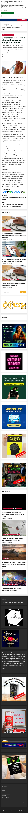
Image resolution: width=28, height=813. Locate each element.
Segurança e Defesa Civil (9, 508)
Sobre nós (3, 790)
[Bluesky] (5, 192)
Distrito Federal (6, 34)
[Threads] (8, 192)
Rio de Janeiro (11, 279)
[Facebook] (3, 192)
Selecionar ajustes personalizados (9, 16)
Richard (4, 239)
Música (16, 584)
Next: (12, 204)
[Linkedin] (12, 192)
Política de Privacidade (6, 793)
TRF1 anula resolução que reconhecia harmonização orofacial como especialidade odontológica (14, 235)
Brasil (9, 229)
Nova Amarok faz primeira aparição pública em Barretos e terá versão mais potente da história (13, 564)
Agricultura (11, 584)
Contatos (3, 799)
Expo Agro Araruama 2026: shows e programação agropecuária (11, 589)
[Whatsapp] (10, 192)
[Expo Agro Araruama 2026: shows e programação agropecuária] (14, 578)
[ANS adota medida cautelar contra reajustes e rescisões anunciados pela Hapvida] (14, 249)
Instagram (23, 19)
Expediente (4, 795)
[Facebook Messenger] (19, 192)
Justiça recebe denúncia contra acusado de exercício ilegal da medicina (13, 284)
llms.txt (25, 802)
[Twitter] (15, 192)
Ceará (12, 534)
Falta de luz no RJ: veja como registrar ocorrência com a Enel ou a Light (12, 539)
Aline (4, 55)
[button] (2, 19)
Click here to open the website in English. (12, 602)
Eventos (5, 584)
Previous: (14, 197)
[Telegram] (17, 192)
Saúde (12, 34)
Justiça (5, 279)
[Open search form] (15, 19)
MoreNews (21, 810)
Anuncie (3, 792)
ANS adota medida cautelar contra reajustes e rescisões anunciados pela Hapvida (14, 260)
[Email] (24, 192)
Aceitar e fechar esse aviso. (8, 13)
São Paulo (17, 534)
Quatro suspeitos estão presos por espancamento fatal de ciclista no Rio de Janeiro (13, 514)
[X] (22, 192)
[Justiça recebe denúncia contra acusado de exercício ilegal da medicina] (14, 273)
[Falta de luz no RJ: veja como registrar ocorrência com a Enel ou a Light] (14, 528)
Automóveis (6, 558)
